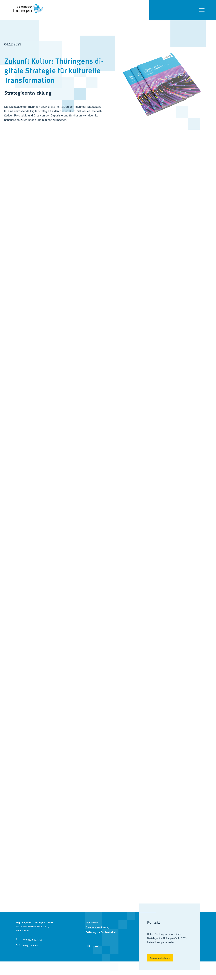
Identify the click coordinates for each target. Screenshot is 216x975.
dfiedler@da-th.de (85, 883)
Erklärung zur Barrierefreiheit (101, 932)
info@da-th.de (30, 945)
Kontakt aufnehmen (160, 958)
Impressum (92, 922)
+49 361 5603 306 (32, 939)
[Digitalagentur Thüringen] (28, 17)
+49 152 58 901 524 (86, 878)
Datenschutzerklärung (97, 927)
